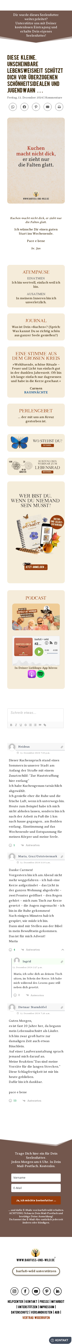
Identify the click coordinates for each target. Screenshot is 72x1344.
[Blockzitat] (39, 725)
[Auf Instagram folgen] (14, 1291)
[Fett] (11, 725)
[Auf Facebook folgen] (25, 1291)
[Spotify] (40, 676)
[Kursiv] (15, 725)
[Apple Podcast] (32, 676)
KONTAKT (31, 1302)
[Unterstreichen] (20, 725)
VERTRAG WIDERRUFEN (36, 1318)
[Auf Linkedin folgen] (58, 1291)
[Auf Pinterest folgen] (47, 1291)
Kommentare (53, 97)
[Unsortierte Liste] (35, 725)
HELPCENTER (15, 1302)
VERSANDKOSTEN (41, 1312)
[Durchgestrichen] (25, 725)
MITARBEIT (57, 1302)
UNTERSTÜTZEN (27, 1307)
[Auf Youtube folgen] (36, 1291)
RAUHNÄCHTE (36, 392)
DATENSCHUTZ (20, 1312)
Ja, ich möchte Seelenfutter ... (36, 1200)
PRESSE (44, 1302)
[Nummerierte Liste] (30, 725)
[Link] (44, 725)
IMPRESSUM (47, 1307)
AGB (57, 1312)
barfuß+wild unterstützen (36, 1271)
